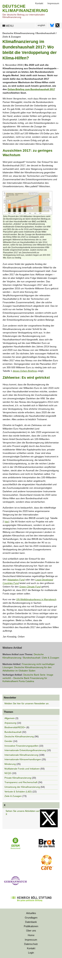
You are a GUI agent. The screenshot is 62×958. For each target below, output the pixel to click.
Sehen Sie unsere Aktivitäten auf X (23, 813)
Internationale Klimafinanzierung (21, 755)
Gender (8, 741)
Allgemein (9, 718)
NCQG (7, 773)
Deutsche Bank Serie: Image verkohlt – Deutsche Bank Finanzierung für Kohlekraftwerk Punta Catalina (27, 678)
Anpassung (10, 723)
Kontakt (31, 948)
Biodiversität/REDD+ (15, 727)
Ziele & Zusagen (11, 36)
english (41, 25)
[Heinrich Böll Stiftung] (31, 903)
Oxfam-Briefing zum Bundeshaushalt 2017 (31, 89)
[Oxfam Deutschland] (15, 848)
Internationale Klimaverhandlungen (22, 759)
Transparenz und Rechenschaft (20, 782)
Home (31, 935)
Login (31, 952)
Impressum (31, 939)
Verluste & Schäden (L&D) (18, 791)
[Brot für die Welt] (46, 848)
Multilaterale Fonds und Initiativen (22, 768)
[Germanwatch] (15, 885)
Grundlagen (31, 917)
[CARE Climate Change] (46, 869)
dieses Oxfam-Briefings (25, 371)
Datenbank (31, 921)
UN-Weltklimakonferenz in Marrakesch (36, 599)
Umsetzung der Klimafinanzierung (22, 787)
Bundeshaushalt (45, 33)
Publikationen (31, 926)
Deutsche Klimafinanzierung (18, 33)
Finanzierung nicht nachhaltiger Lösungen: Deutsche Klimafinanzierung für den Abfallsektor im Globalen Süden (28, 667)
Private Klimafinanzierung (17, 777)
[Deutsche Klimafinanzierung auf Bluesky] (52, 26)
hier (7, 521)
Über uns (31, 930)
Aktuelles (31, 913)
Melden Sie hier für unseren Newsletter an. (26, 703)
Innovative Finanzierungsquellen (21, 745)
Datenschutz (31, 944)
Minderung (10, 764)
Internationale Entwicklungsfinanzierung (25, 750)
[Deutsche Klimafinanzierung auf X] (57, 26)
